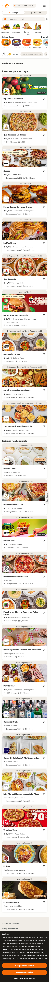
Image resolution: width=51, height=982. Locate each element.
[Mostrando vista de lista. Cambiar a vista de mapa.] (46, 19)
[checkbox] (6, 44)
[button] (5, 6)
